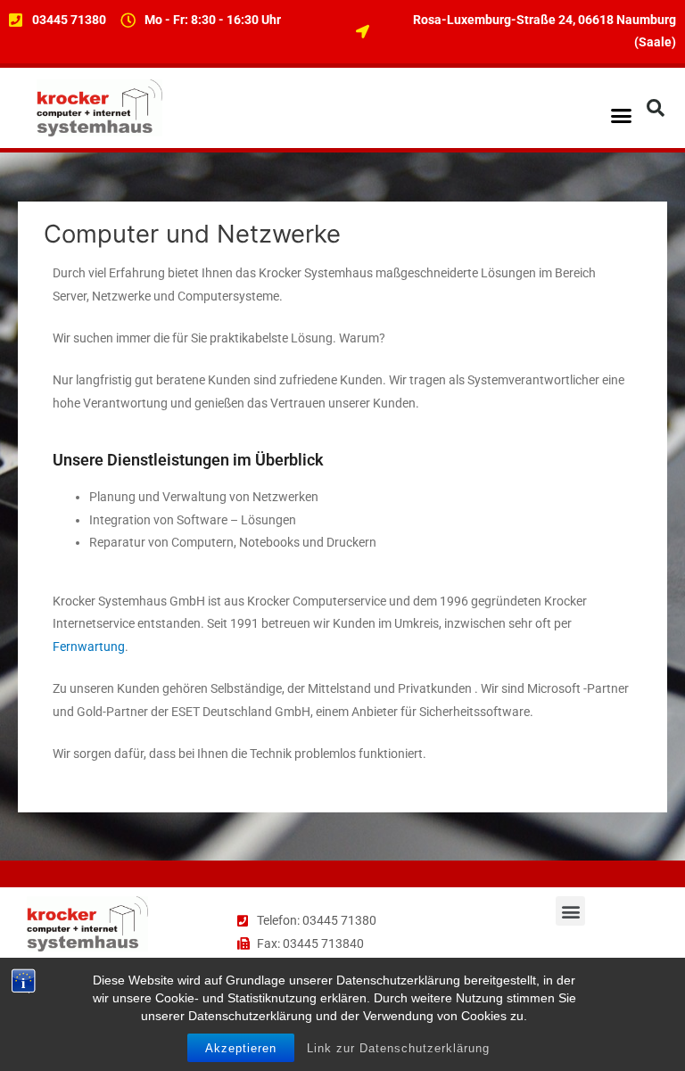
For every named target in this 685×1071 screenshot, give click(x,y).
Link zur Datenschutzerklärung (398, 1048)
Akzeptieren (240, 1048)
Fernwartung (89, 646)
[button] (621, 116)
